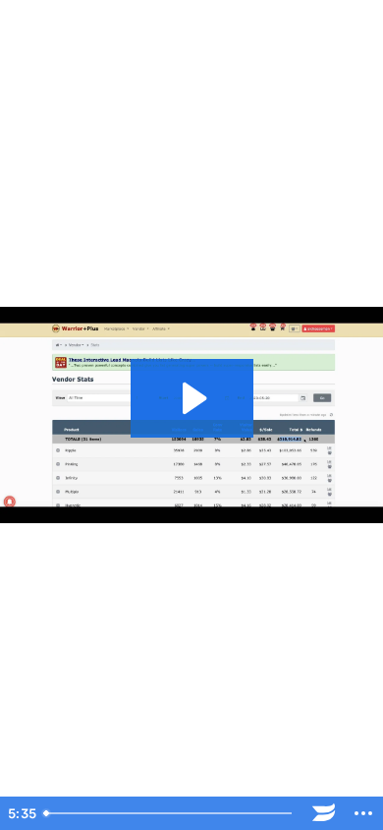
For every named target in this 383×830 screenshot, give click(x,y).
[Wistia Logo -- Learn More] (324, 813)
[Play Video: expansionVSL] (192, 398)
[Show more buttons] (363, 813)
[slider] (170, 813)
